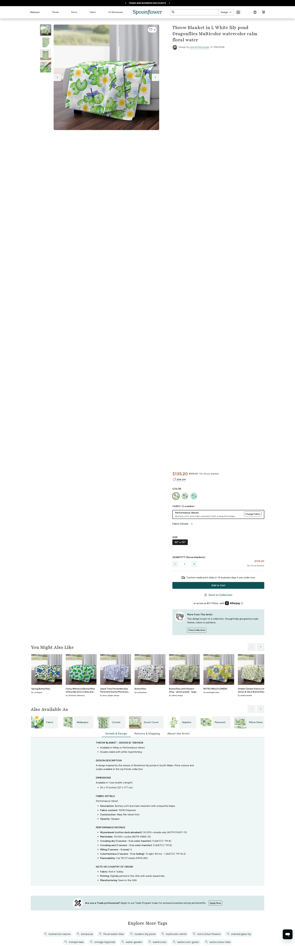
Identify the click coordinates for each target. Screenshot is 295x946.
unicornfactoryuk (199, 47)
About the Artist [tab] (178, 733)
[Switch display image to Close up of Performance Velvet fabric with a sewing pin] (45, 66)
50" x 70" (180, 542)
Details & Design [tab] (116, 733)
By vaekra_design (176, 695)
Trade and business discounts (147, 3)
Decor (74, 12)
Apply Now (215, 903)
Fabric (93, 12)
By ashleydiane (141, 692)
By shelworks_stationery (75, 695)
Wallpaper (35, 12)
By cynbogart (36, 692)
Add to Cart (218, 585)
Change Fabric (252, 514)
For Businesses (115, 12)
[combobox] (226, 12)
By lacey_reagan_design (109, 695)
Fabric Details (182, 524)
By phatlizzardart (245, 695)
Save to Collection (218, 595)
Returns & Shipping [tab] (147, 733)
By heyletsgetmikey (211, 692)
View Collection (196, 630)
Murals (55, 12)
